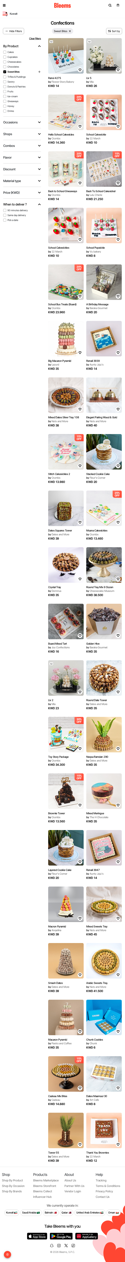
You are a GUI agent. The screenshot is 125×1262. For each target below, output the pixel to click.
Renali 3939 (93, 360)
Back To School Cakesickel (100, 191)
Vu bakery (93, 251)
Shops (7, 134)
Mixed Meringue (95, 813)
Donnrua (54, 591)
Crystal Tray (54, 587)
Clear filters (35, 38)
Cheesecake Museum (100, 591)
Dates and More (58, 534)
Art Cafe (92, 1100)
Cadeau (54, 1100)
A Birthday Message (97, 304)
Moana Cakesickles (96, 530)
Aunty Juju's (95, 364)
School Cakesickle (96, 134)
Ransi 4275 (54, 78)
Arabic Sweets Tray (96, 983)
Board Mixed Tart (57, 643)
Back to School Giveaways (62, 191)
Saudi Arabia (29, 1212)
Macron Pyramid (57, 926)
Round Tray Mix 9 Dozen (99, 587)
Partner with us (74, 1186)
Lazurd (53, 364)
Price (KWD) (11, 193)
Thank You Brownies (97, 1152)
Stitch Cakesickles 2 (59, 474)
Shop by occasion (13, 1186)
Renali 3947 (93, 870)
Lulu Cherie (94, 195)
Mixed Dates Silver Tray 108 (63, 417)
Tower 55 (53, 1152)
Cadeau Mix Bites (57, 1096)
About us (70, 1180)
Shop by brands (12, 1191)
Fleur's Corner (95, 477)
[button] (4, 5)
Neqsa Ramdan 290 (97, 756)
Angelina (54, 930)
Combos (9, 146)
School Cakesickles (58, 247)
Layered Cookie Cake (59, 870)
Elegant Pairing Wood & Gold (101, 417)
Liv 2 (50, 700)
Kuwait (10, 1212)
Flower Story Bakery (61, 81)
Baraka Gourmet (96, 308)
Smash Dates (55, 983)
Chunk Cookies (94, 1039)
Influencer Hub (42, 1197)
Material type (12, 181)
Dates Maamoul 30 (96, 1096)
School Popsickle (95, 247)
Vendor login (72, 1191)
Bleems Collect (42, 1191)
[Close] (70, 31)
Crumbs (54, 138)
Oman (112, 1212)
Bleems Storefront (44, 1186)
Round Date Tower (96, 700)
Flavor (7, 157)
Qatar (65, 1212)
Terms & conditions (108, 1186)
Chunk (91, 1043)
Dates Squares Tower (60, 530)
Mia (90, 81)
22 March (93, 138)
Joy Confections (59, 647)
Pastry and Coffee (60, 1043)
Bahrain (49, 1212)
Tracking (101, 1180)
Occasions (10, 122)
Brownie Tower (56, 813)
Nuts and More (58, 421)
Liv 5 (88, 78)
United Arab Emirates (88, 1212)
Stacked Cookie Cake (98, 474)
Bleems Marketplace (46, 1180)
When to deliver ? (15, 204)
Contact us (103, 1197)
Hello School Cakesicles (61, 134)
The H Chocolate (97, 817)
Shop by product (12, 1180)
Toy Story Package (58, 756)
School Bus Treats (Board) (62, 304)
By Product (10, 46)
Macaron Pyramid (57, 1039)
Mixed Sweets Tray (96, 926)
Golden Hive (92, 643)
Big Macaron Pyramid (59, 360)
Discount (9, 169)
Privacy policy (104, 1191)
